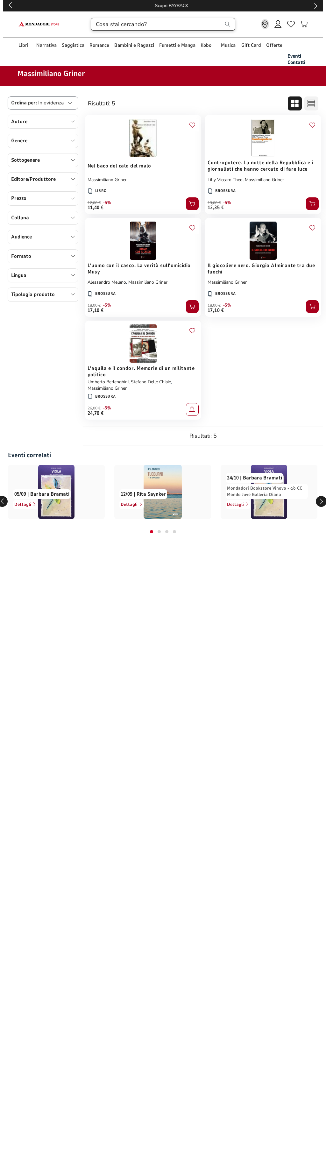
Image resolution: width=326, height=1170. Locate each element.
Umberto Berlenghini (108, 382)
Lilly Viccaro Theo (225, 180)
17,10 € (96, 310)
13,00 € (214, 203)
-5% (107, 203)
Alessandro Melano (107, 282)
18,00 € (94, 305)
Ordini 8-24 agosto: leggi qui (163, 6)
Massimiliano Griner (107, 180)
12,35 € (216, 207)
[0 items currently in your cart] (304, 24)
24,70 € (96, 413)
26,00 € (94, 408)
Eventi (294, 56)
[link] (265, 24)
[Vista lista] (311, 103)
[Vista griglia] (295, 103)
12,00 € (94, 203)
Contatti (296, 62)
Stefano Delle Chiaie (151, 382)
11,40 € (96, 207)
